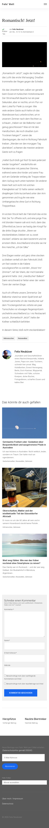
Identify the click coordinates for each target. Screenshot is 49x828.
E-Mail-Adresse (10, 653)
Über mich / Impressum (12, 798)
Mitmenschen (9, 338)
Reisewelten (22, 338)
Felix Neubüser (18, 29)
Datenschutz (7, 804)
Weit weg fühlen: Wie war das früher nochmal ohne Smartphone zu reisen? (21, 561)
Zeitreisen (28, 461)
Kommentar (9, 609)
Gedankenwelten (9, 461)
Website (7, 665)
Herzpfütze (9, 719)
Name (7, 640)
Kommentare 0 (28, 32)
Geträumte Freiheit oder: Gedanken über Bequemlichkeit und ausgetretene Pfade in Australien (24, 445)
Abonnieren (10, 766)
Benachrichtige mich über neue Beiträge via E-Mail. (25, 684)
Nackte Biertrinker (35, 719)
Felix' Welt (8, 4)
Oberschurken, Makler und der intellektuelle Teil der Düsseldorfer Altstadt (20, 513)
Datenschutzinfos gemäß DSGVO (17, 750)
